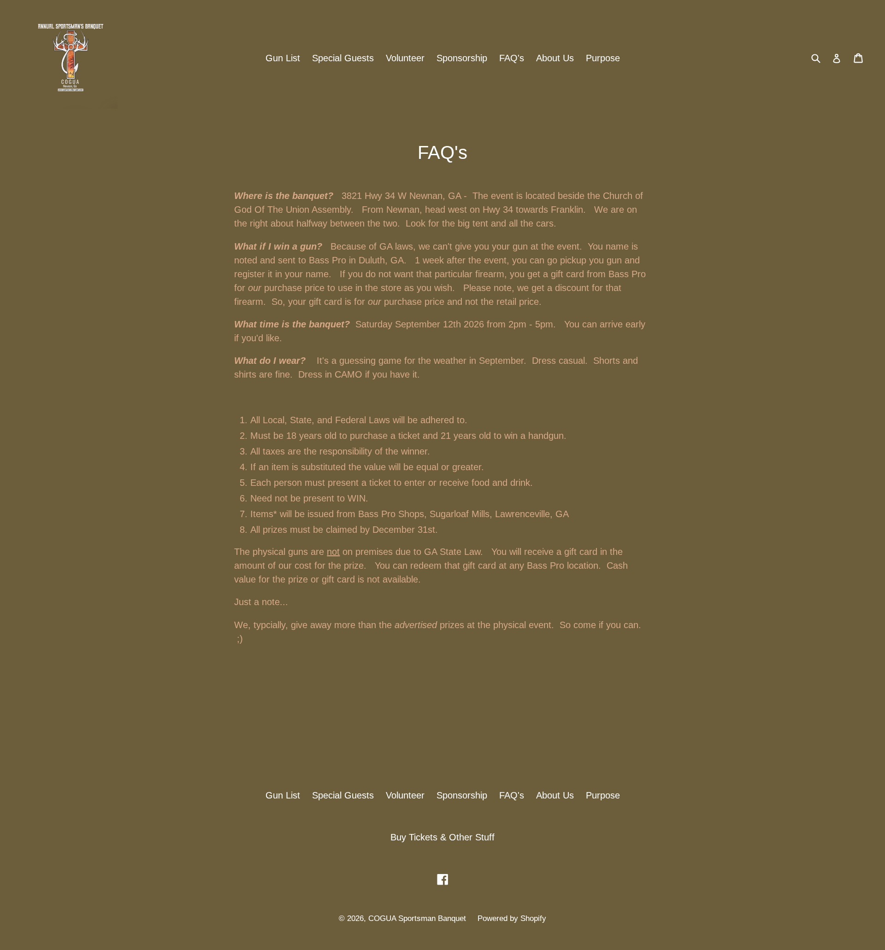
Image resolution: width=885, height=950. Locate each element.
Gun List (283, 58)
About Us (555, 58)
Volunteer (405, 58)
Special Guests (343, 58)
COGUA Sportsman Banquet (418, 918)
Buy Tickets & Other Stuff (442, 837)
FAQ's (511, 58)
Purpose (603, 58)
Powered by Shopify (512, 918)
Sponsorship (462, 58)
